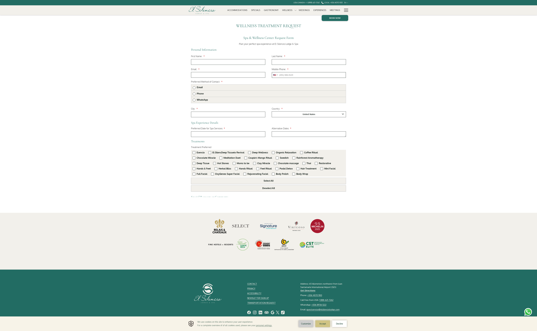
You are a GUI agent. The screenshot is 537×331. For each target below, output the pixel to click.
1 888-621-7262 (326, 300)
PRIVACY (251, 288)
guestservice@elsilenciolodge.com (323, 309)
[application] (268, 323)
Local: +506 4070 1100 (333, 3)
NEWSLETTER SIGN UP (258, 298)
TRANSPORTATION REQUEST (261, 302)
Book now (335, 18)
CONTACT (252, 283)
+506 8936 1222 (318, 304)
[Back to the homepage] (202, 10)
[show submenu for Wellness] (295, 10)
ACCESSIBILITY (254, 293)
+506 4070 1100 (314, 295)
